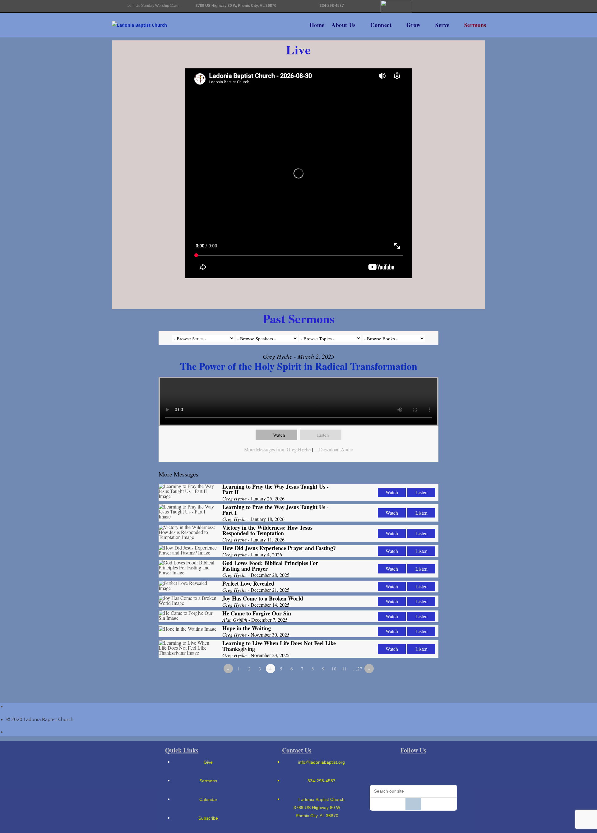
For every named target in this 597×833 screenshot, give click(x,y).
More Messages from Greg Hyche (277, 449)
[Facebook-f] (442, 9)
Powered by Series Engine (415, 685)
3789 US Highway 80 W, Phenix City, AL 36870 (236, 5)
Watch (279, 435)
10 (333, 668)
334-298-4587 (332, 5)
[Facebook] (402, 769)
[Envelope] (422, 9)
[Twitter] (462, 27)
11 (344, 668)
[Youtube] (462, 9)
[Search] (413, 804)
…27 (357, 668)
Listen (323, 435)
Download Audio (336, 449)
